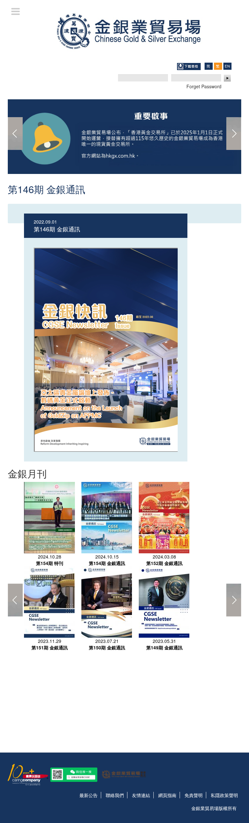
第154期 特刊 (49, 563)
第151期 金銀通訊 (49, 647)
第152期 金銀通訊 (164, 563)
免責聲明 (193, 795)
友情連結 (141, 795)
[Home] (124, 30)
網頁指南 (167, 795)
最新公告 (88, 795)
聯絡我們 (115, 795)
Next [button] (233, 599)
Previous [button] (15, 599)
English (227, 65)
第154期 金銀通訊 (107, 563)
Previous (15, 133)
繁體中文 (218, 66)
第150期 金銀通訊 (107, 647)
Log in (227, 78)
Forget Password (203, 86)
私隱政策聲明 (224, 795)
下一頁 (233, 133)
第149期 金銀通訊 (164, 647)
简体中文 (208, 66)
